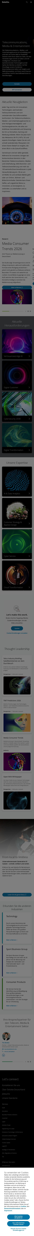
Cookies (23, 1206)
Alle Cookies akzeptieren (18, 1217)
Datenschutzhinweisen (12, 1208)
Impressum (8, 1211)
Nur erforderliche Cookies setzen (18, 1223)
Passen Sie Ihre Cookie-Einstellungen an (18, 1229)
